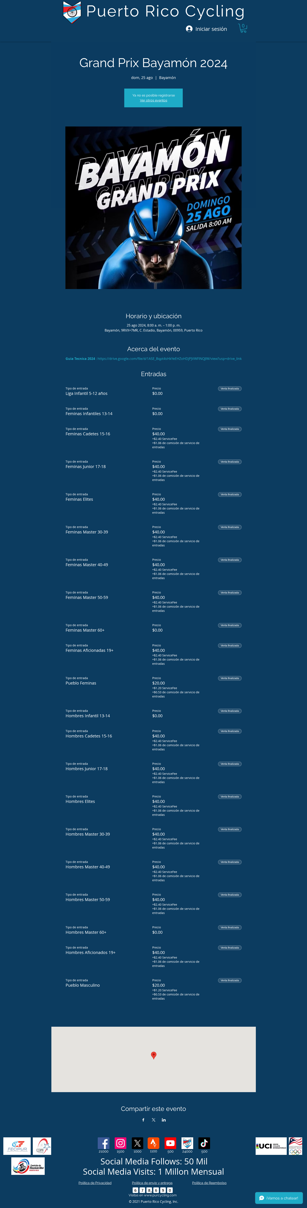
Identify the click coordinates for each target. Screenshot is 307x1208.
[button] (243, 28)
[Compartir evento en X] (154, 1120)
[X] (137, 1143)
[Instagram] (120, 1143)
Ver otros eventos (153, 100)
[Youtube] (170, 1143)
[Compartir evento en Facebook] (143, 1120)
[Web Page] (187, 1143)
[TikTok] (204, 1143)
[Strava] (153, 1143)
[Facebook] (103, 1143)
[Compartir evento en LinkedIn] (164, 1120)
